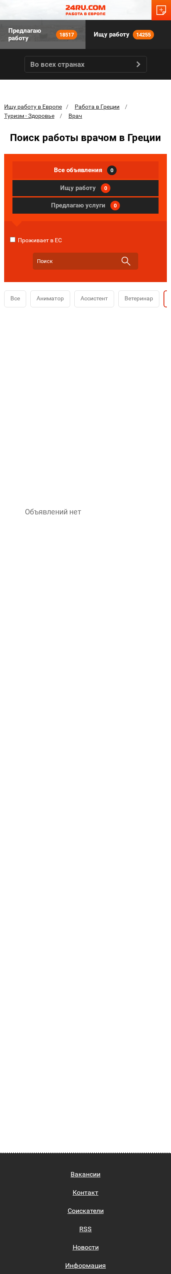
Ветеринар (139, 298)
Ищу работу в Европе (33, 106)
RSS (85, 1229)
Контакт (85, 1192)
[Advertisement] (85, 405)
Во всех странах (57, 64)
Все (15, 298)
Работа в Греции (97, 106)
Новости (86, 1247)
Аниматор (50, 298)
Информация (85, 1265)
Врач (75, 115)
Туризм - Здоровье (29, 115)
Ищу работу (122, 34)
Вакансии (85, 1174)
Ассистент (94, 298)
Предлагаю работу (41, 34)
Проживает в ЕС (39, 240)
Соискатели (86, 1211)
